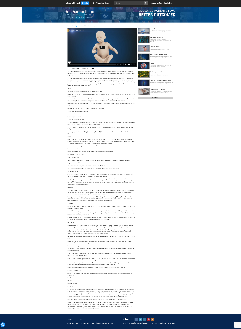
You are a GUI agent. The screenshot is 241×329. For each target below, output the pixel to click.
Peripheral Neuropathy (156, 37)
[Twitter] (140, 319)
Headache (153, 28)
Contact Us (171, 323)
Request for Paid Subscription (161, 3)
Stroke (152, 63)
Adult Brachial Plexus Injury (158, 54)
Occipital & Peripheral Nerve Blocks (160, 80)
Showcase (138, 323)
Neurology (74, 26)
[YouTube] (148, 319)
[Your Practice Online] (79, 11)
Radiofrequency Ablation (157, 72)
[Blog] (152, 319)
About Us (131, 323)
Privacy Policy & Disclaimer (158, 323)
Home (69, 26)
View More (155, 97)
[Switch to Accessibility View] (2, 324)
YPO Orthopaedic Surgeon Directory (103, 323)
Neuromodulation (155, 46)
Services (145, 323)
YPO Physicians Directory (82, 323)
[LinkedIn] (144, 319)
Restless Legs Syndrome (157, 89)
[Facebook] (136, 319)
